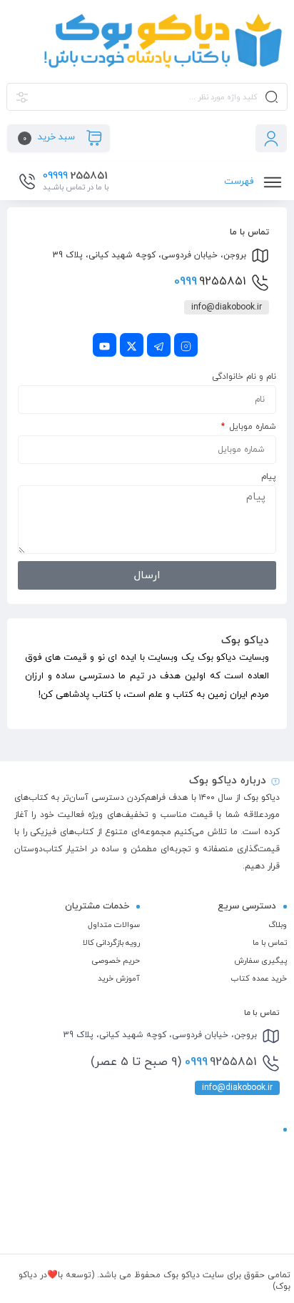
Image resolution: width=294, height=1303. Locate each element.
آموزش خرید (119, 978)
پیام (268, 476)
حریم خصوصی (116, 960)
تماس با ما (270, 942)
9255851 (210, 281)
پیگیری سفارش (260, 960)
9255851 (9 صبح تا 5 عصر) (174, 1062)
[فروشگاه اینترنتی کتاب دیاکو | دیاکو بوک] (147, 40)
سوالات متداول (114, 925)
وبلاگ (277, 925)
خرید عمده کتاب (259, 978)
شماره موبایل (251, 426)
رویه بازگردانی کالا (111, 942)
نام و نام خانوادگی (244, 376)
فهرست (240, 181)
